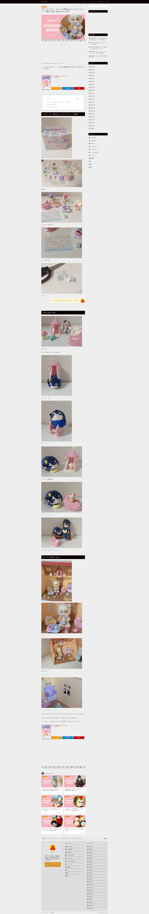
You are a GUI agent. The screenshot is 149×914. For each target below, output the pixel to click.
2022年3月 (92, 87)
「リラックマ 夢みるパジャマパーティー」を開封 (58, 102)
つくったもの (93, 149)
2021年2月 (92, 102)
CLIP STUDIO (93, 137)
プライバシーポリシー (45, 912)
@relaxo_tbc (57, 63)
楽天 (79, 88)
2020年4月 (92, 128)
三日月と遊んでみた (52, 104)
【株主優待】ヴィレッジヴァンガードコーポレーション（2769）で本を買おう (98, 52)
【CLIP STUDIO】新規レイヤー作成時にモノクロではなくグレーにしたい (98, 48)
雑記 (91, 167)
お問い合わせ (101, 1)
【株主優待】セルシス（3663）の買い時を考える (98, 57)
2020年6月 (92, 122)
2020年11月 (92, 107)
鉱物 (91, 164)
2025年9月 (92, 66)
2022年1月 (92, 93)
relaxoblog (45, 1)
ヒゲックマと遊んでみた (53, 106)
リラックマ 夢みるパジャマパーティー (59, 76)
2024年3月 (92, 75)
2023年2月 (92, 81)
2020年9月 (92, 113)
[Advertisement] (63, 52)
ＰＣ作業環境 (93, 140)
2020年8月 (92, 116)
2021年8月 (92, 96)
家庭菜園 (92, 158)
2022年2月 (92, 90)
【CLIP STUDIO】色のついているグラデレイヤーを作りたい (98, 43)
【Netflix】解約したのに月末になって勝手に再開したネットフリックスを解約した (98, 39)
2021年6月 (92, 99)
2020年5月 (92, 125)
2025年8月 (92, 69)
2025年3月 (92, 72)
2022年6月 (92, 84)
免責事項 (52, 912)
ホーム (77, 1)
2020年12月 (92, 105)
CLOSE (77, 98)
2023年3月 (92, 78)
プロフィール (93, 1)
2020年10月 (92, 110)
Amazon (56, 88)
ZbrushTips (84, 1)
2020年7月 (92, 119)
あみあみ (68, 88)
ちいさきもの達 (93, 146)
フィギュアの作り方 (94, 152)
